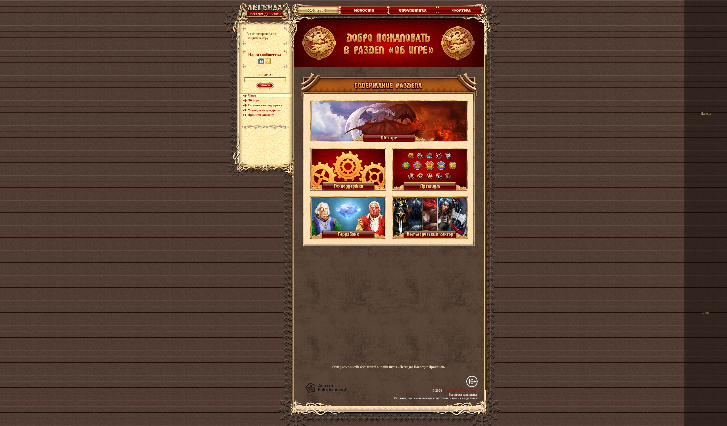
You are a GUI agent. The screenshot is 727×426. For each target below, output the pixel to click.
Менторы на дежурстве (264, 110)
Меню (252, 95)
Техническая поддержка (265, 105)
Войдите (252, 38)
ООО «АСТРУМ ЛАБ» (460, 390)
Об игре (253, 100)
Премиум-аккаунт (261, 114)
